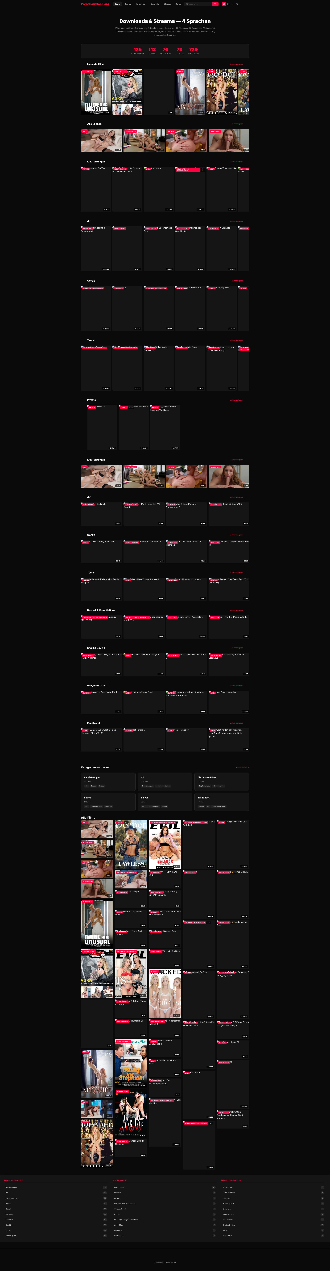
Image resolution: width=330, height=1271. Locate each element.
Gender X (164, 1230)
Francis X (273, 1198)
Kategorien (141, 4)
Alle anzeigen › (236, 64)
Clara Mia (273, 1209)
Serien (178, 4)
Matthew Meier (273, 1193)
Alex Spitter (273, 1236)
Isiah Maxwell (273, 1203)
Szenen (128, 4)
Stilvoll (56, 1209)
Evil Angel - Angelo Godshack (164, 1220)
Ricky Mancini (273, 1214)
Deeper (164, 1214)
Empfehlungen (56, 1187)
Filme (117, 4)
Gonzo (56, 1230)
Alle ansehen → (242, 767)
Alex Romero (273, 1220)
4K (56, 1193)
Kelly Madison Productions (164, 1203)
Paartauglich (56, 1236)
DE (224, 4)
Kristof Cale (273, 1187)
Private (164, 1198)
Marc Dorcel (164, 1187)
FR (237, 4)
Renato (273, 1230)
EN (228, 4)
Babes (56, 1203)
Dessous (56, 1220)
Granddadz (164, 1236)
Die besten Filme (56, 1198)
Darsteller (155, 4)
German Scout (164, 1209)
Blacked (164, 1193)
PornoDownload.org (95, 4)
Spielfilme (56, 1225)
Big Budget (56, 1214)
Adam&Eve (164, 1225)
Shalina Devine (273, 1225)
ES (232, 4)
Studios (167, 4)
